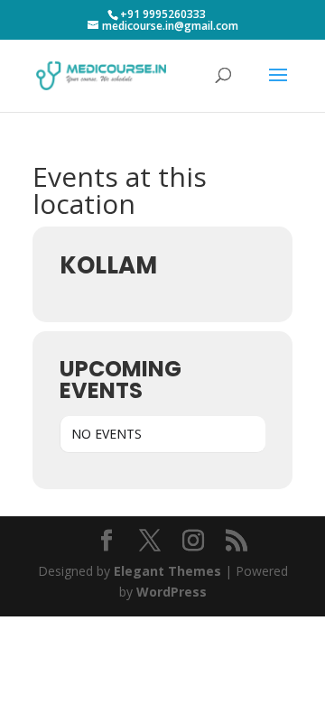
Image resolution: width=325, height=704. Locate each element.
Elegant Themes (167, 570)
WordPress (171, 591)
